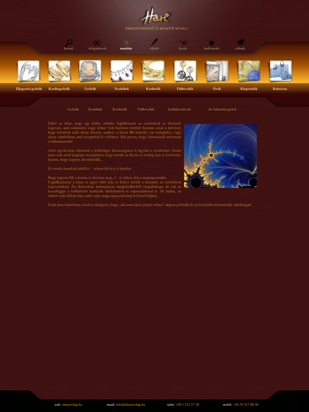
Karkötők (120, 109)
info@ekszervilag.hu (130, 404)
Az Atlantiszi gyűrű (222, 109)
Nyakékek (95, 109)
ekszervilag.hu (72, 404)
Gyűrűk (73, 109)
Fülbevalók (146, 109)
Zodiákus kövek (179, 109)
